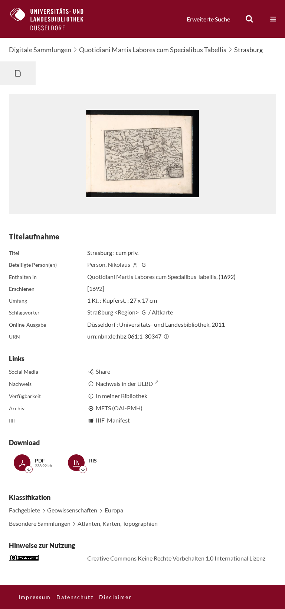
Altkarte (162, 312)
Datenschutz (75, 597)
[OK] (249, 19)
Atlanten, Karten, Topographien (118, 523)
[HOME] (52, 19)
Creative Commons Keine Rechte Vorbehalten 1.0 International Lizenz (176, 558)
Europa (114, 510)
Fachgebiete (24, 510)
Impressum (35, 597)
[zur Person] (135, 264)
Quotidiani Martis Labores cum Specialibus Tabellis (152, 50)
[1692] (95, 288)
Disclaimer (115, 597)
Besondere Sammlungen (40, 523)
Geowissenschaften (72, 510)
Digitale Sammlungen (40, 50)
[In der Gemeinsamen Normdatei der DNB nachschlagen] (143, 264)
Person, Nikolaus (108, 264)
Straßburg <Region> (113, 312)
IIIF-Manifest (113, 420)
